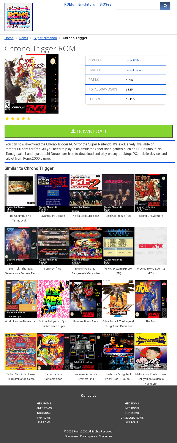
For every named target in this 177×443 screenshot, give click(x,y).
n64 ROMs (44, 417)
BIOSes (105, 4)
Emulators (86, 4)
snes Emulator (135, 70)
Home (9, 38)
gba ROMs (44, 403)
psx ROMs (132, 413)
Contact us (105, 436)
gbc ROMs (132, 403)
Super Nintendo (45, 38)
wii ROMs (132, 422)
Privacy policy (88, 436)
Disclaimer (71, 436)
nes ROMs (132, 408)
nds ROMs (44, 413)
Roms (23, 38)
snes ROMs (133, 60)
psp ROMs (44, 422)
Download (90, 131)
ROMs (69, 4)
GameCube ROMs (132, 417)
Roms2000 (80, 431)
